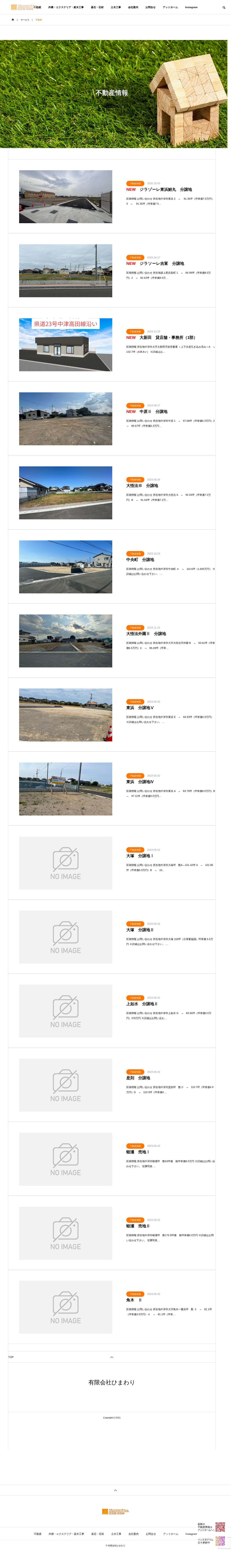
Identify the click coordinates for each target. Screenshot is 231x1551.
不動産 (38, 1533)
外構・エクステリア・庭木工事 (66, 7)
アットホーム (170, 7)
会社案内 (133, 7)
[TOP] (115, 1490)
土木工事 (116, 7)
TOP (11, 1357)
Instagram (191, 7)
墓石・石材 (97, 7)
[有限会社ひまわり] (24, 7)
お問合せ (150, 7)
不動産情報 (135, 183)
